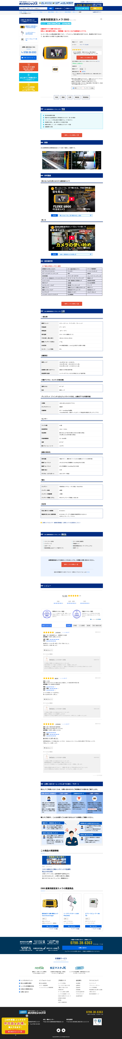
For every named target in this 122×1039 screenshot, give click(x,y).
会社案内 (83, 1)
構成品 (77, 97)
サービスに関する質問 (63, 991)
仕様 (69, 97)
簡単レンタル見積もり (86, 57)
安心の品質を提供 (26, 983)
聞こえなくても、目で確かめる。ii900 (70, 215)
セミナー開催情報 (43, 985)
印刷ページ (77, 88)
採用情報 (78, 989)
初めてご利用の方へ (78, 63)
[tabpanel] (15, 1026)
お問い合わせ (83, 948)
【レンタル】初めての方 (64, 985)
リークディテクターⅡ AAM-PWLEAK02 (71, 914)
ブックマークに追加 (89, 88)
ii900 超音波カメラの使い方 (68, 254)
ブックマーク (99, 1)
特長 (56, 97)
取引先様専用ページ (94, 994)
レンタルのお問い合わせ (82, 8)
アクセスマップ (79, 994)
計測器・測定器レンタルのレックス (27, 12)
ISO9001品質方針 (80, 991)
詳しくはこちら (50, 926)
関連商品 (85, 97)
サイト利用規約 (93, 987)
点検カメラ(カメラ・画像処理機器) (63, 12)
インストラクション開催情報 (46, 987)
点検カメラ (74, 12)
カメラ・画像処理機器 (49, 12)
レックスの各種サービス (64, 994)
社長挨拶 (78, 987)
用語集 (59, 1000)
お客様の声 (60, 989)
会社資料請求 (79, 996)
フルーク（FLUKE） (84, 44)
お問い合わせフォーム (29, 57)
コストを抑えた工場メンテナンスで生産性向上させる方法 (56, 870)
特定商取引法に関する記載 (95, 989)
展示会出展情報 (43, 983)
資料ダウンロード (90, 1)
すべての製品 (39, 12)
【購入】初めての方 (63, 987)
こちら (98, 61)
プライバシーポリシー (94, 985)
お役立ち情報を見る (27, 989)
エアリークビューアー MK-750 (92, 914)
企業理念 (78, 985)
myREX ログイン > (97, 12)
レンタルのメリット (27, 980)
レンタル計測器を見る (27, 986)
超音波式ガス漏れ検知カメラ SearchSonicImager (50, 914)
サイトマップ (92, 983)
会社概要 (78, 983)
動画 (63, 97)
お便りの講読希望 (62, 1002)
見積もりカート (97, 8)
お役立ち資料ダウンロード (64, 996)
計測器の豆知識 (62, 998)
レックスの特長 (62, 983)
